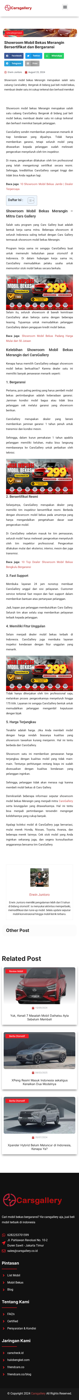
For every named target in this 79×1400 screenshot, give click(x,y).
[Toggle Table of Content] (29, 200)
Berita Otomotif (17, 1036)
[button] (65, 7)
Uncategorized (14, 33)
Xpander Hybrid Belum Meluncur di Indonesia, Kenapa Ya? (39, 1147)
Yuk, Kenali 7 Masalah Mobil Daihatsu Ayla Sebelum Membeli (39, 1017)
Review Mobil (16, 971)
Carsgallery (38, 1393)
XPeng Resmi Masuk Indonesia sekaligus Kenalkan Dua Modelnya (40, 1082)
